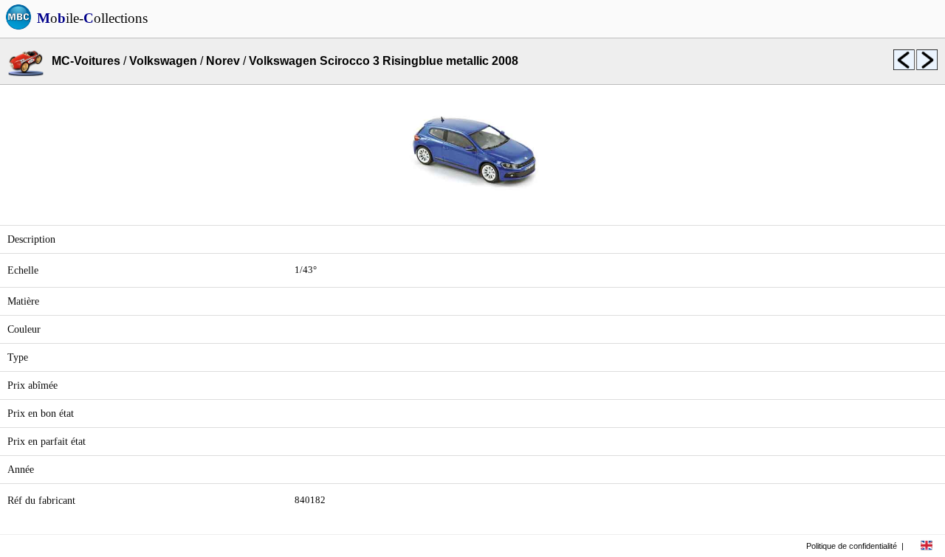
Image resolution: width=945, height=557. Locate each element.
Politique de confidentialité (851, 546)
